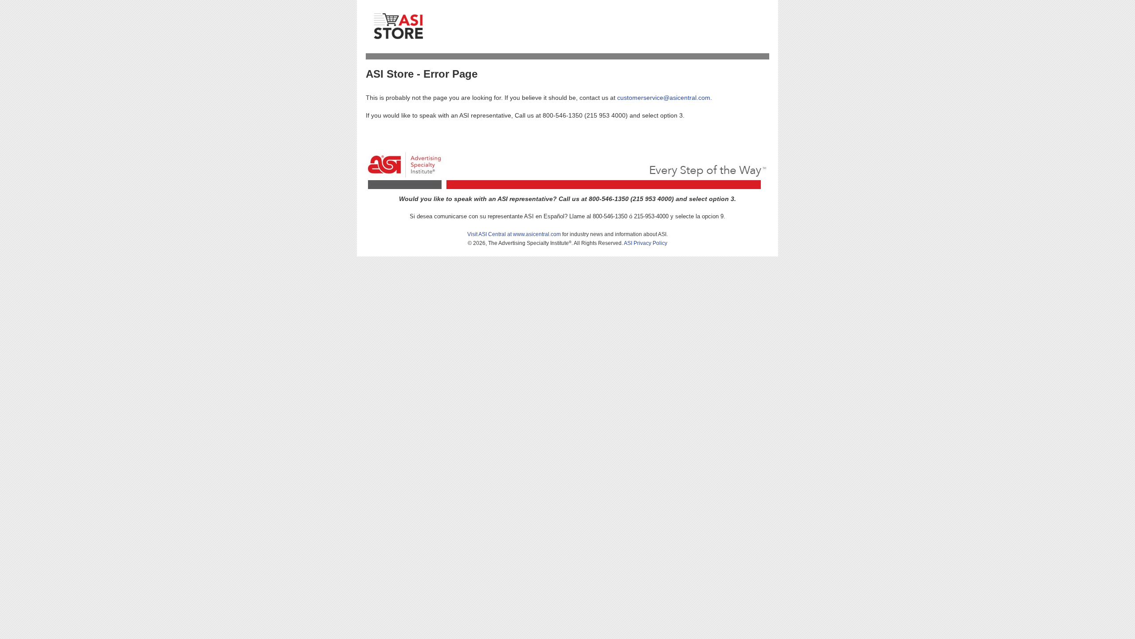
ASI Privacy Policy (645, 243)
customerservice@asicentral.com (663, 97)
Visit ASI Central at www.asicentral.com (514, 234)
